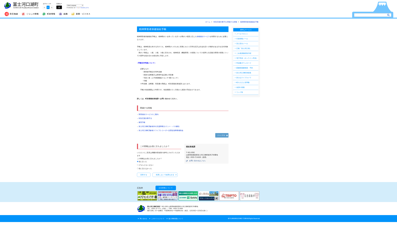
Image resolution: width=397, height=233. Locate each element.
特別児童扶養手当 (145, 118)
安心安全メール (242, 43)
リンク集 (239, 92)
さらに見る (221, 135)
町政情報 (51, 14)
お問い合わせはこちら (197, 161)
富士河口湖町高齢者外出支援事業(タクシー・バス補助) (159, 126)
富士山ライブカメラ (243, 77)
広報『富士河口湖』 (243, 48)
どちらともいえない (146, 165)
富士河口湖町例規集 (243, 73)
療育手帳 (142, 122)
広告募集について (166, 188)
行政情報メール (242, 39)
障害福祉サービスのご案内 (148, 114)
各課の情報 (240, 87)
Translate (84, 7)
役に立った (143, 161)
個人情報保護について (176, 218)
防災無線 (14, 14)
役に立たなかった (145, 168)
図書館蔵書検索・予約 (244, 68)
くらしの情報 (32, 14)
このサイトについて (157, 218)
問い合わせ (143, 218)
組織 (66, 14)
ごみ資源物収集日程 (243, 53)
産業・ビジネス (83, 14)
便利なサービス (246, 30)
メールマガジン (242, 34)
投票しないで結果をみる (165, 175)
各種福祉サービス (203, 36)
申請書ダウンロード (243, 63)
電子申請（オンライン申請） (247, 58)
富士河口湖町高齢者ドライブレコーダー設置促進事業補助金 (161, 130)
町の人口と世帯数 (243, 82)
